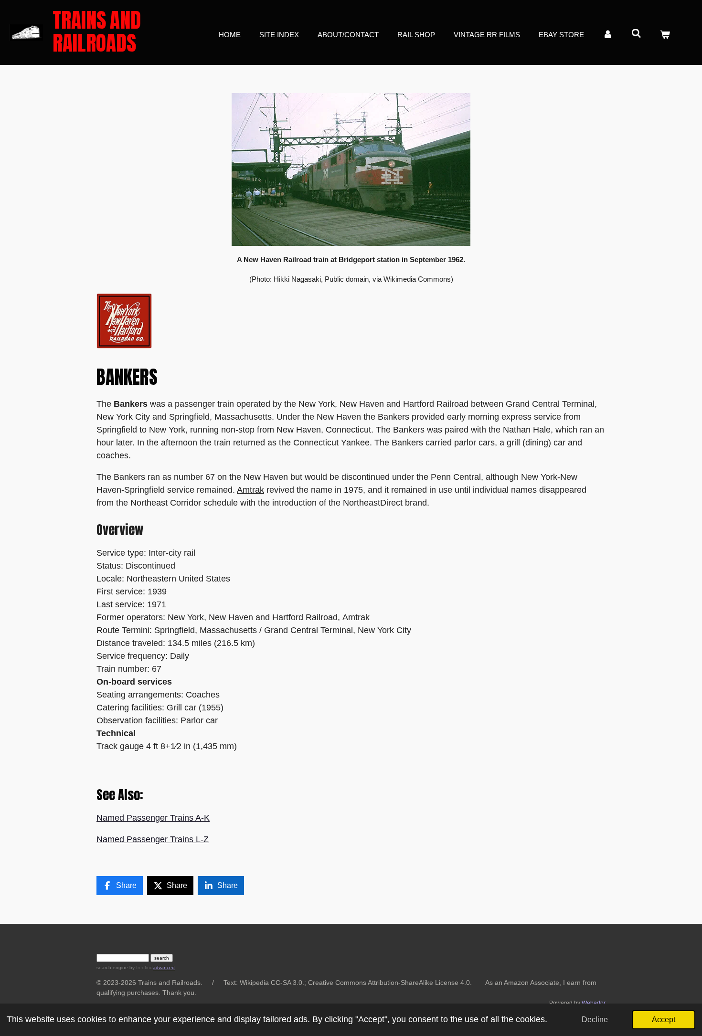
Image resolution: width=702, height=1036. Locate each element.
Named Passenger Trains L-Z (152, 839)
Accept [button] (663, 1019)
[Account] (607, 35)
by (140, 967)
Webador (594, 1003)
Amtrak (250, 490)
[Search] (636, 33)
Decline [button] (595, 1019)
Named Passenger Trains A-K (153, 818)
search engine (112, 967)
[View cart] (665, 35)
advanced (164, 967)
